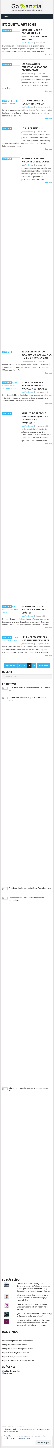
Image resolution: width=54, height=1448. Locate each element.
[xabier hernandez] (11, 1371)
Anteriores (43, 665)
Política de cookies (23, 1438)
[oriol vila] (7, 1373)
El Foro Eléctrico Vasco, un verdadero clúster (34, 609)
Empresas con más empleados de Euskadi (18, 1361)
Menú (6, 16)
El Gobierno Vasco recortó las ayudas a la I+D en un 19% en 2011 (36, 354)
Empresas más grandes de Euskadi (15, 1357)
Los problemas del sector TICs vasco (33, 102)
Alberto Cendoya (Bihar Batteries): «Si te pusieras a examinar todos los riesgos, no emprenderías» (32, 1297)
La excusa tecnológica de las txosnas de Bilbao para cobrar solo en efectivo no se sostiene (32, 1306)
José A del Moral (27, 43)
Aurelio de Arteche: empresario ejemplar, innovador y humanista (34, 418)
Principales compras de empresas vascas (17, 1349)
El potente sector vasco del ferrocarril (35, 160)
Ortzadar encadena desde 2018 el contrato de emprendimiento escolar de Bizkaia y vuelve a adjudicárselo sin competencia (33, 1322)
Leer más (48, 54)
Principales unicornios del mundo (14, 1345)
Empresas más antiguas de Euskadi (15, 1353)
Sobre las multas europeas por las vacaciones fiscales (34, 385)
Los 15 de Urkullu (32, 128)
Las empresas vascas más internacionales (35, 639)
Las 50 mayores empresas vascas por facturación (34, 67)
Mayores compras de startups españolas (17, 1341)
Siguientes (10, 665)
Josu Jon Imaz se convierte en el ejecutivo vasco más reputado (34, 35)
